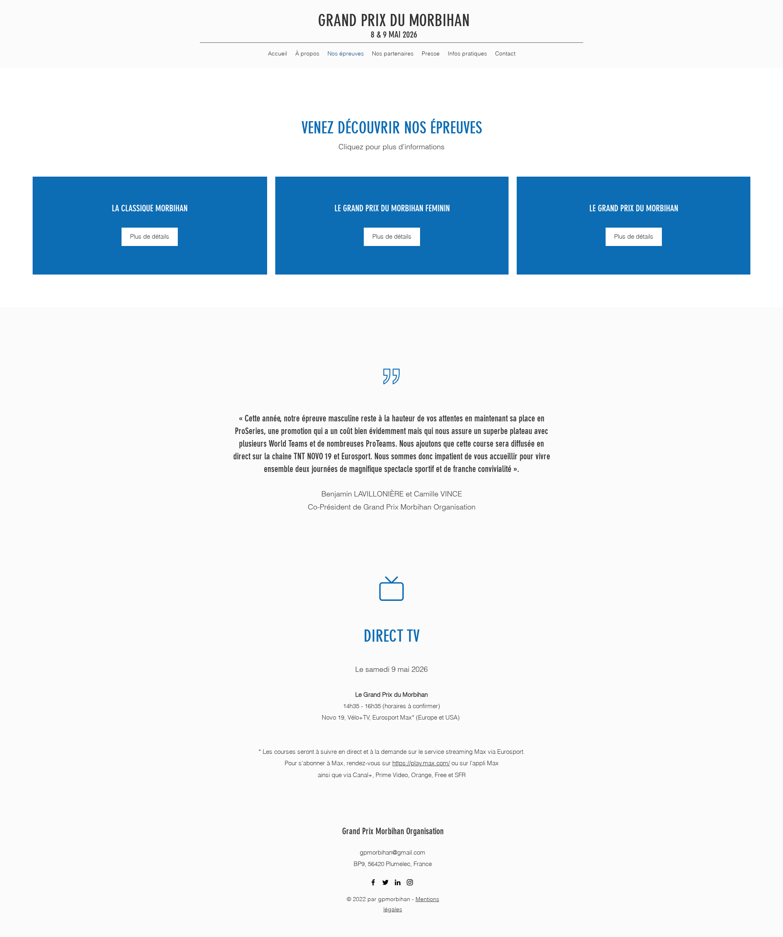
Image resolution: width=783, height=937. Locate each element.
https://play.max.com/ (421, 763)
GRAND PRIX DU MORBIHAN (394, 20)
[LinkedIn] (398, 882)
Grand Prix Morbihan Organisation (393, 831)
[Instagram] (410, 882)
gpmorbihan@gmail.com (392, 852)
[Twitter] (385, 882)
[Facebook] (373, 882)
